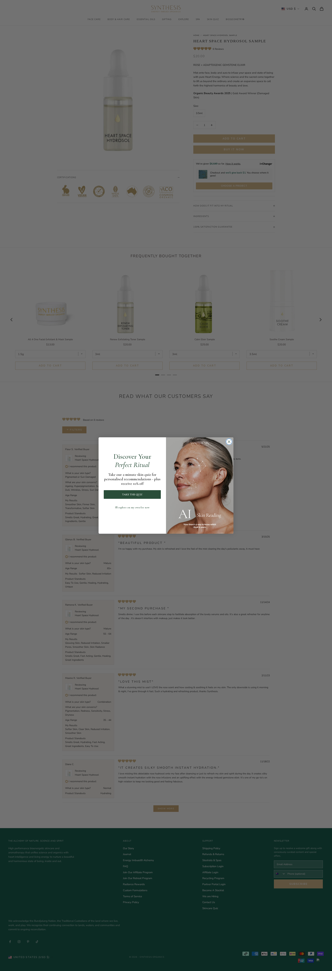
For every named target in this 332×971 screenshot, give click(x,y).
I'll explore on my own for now (132, 507)
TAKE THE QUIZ (132, 494)
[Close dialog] (229, 442)
